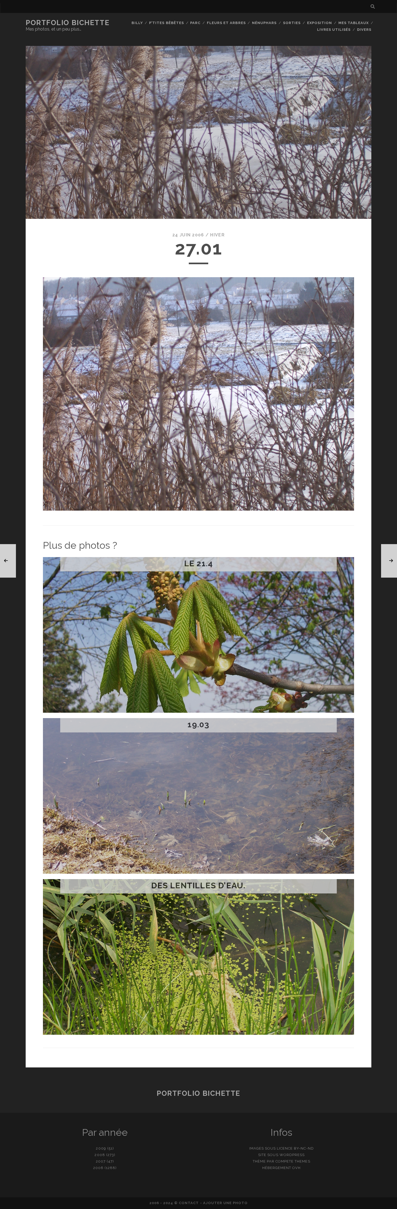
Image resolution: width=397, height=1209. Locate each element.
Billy (137, 23)
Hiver (217, 234)
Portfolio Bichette (67, 23)
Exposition (319, 23)
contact (189, 1203)
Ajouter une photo (225, 1203)
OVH (296, 1168)
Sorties (292, 23)
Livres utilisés (334, 30)
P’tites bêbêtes (166, 23)
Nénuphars (264, 23)
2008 (100, 1155)
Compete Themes (292, 1161)
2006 (98, 1168)
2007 (101, 1161)
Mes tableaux (353, 23)
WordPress (292, 1155)
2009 (101, 1148)
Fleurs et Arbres (226, 23)
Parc (195, 23)
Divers (364, 30)
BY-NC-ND (304, 1148)
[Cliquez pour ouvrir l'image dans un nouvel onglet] (198, 509)
